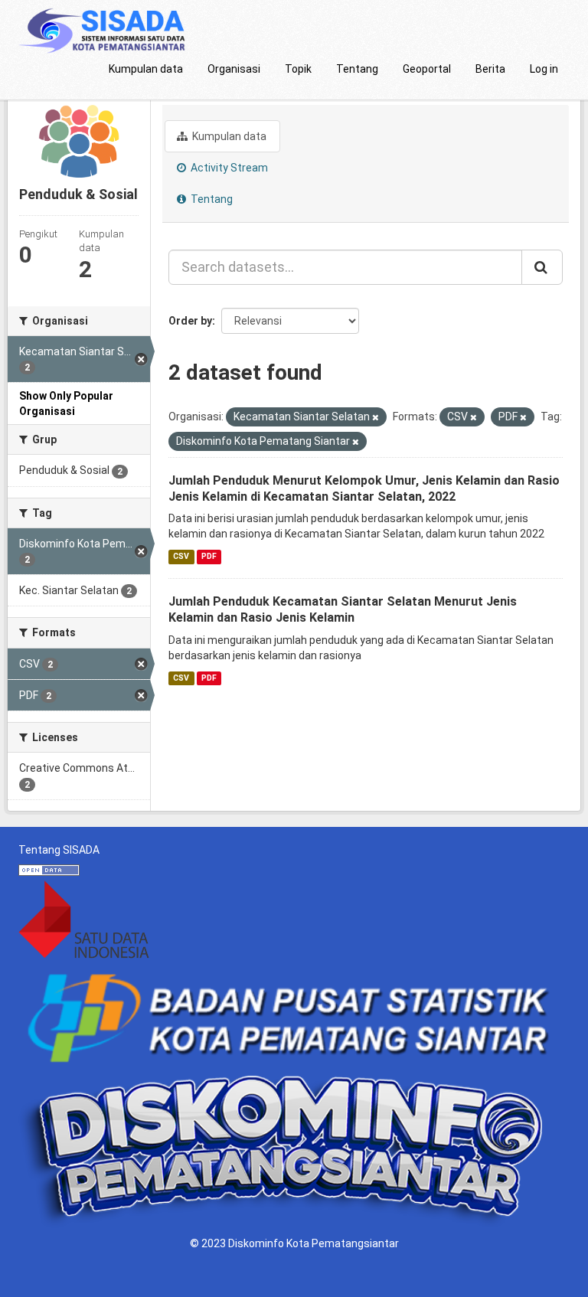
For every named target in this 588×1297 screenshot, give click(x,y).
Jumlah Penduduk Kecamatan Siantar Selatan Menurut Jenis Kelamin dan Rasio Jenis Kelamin (342, 609)
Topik (298, 69)
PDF (209, 556)
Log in (544, 69)
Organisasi (233, 69)
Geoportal (427, 69)
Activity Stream (228, 168)
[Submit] (542, 267)
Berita (490, 69)
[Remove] (375, 418)
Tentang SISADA (59, 850)
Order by (190, 321)
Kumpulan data (146, 69)
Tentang (357, 69)
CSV (181, 556)
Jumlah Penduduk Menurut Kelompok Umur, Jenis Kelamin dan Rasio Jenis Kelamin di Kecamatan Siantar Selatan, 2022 (364, 488)
